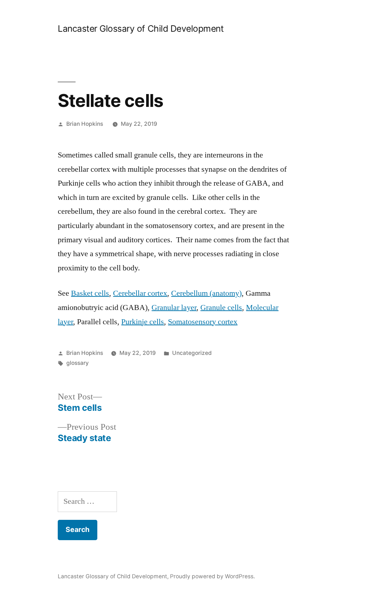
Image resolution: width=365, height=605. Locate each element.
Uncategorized (192, 353)
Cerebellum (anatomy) (206, 293)
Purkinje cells (142, 322)
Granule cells (221, 307)
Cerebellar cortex (140, 293)
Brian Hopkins (84, 123)
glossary (77, 363)
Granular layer (173, 307)
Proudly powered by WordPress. (212, 576)
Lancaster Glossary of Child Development (140, 28)
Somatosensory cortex (202, 322)
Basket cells (90, 293)
